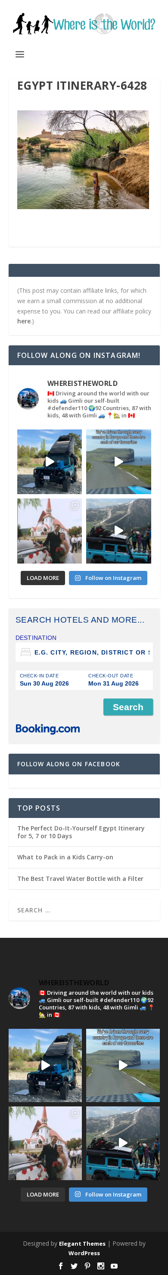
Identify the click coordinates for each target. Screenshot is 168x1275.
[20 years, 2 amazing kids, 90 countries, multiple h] (49, 531)
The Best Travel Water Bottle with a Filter (80, 878)
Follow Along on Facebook (69, 764)
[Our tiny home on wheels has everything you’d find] (49, 462)
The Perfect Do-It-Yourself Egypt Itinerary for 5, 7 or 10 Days (81, 832)
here (24, 321)
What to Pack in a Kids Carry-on (65, 857)
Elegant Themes (82, 1243)
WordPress (84, 1253)
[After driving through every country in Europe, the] (118, 462)
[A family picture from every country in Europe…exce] (118, 531)
